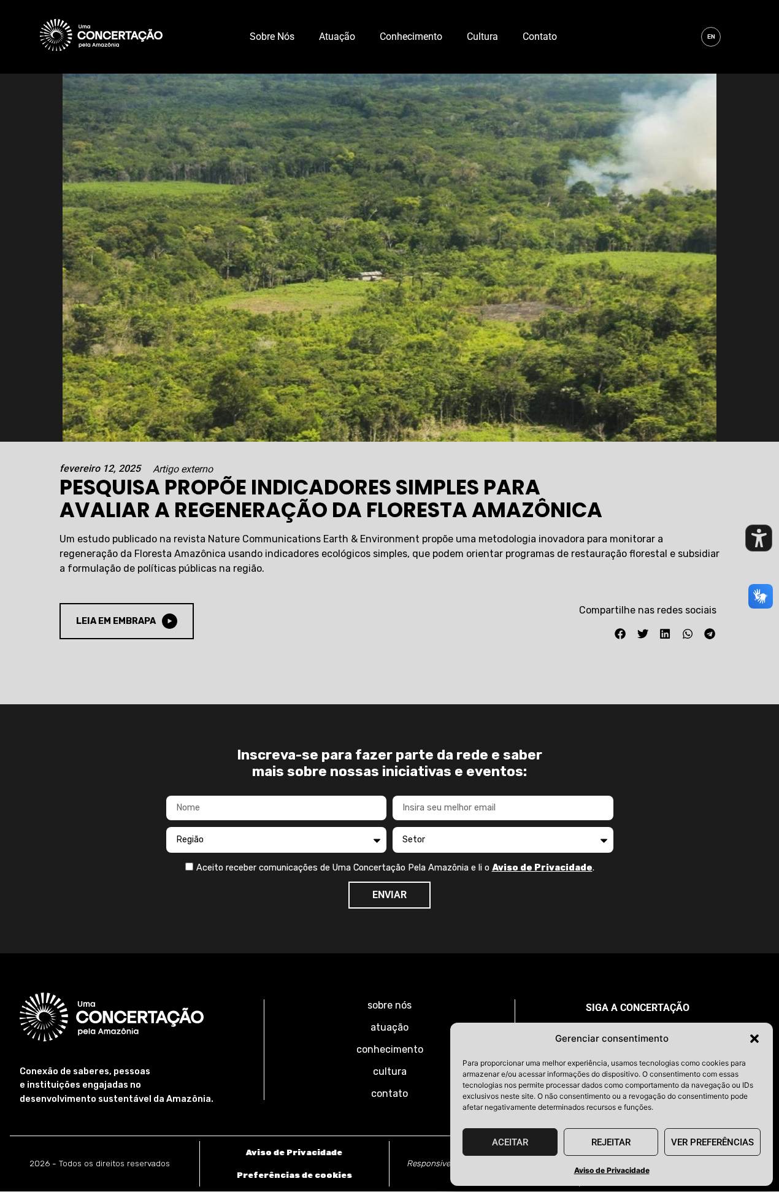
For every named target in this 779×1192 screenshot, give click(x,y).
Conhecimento (411, 36)
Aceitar (510, 1142)
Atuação (337, 36)
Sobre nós (272, 36)
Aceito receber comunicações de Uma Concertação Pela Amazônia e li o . (395, 868)
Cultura (482, 36)
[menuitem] (711, 37)
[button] (754, 1038)
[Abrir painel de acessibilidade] (758, 538)
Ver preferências (712, 1142)
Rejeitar (611, 1142)
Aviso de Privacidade (612, 1170)
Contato (540, 36)
